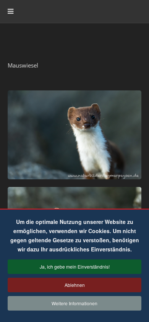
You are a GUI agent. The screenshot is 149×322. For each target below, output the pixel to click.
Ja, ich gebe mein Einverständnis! (75, 266)
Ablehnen (75, 285)
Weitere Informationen (74, 303)
